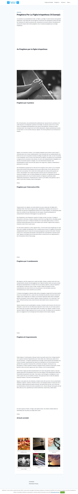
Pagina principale (49, 2)
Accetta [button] (62, 492)
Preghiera (19, 12)
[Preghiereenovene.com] (13, 2)
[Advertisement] (39, 36)
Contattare (31, 481)
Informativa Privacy (33, 483)
